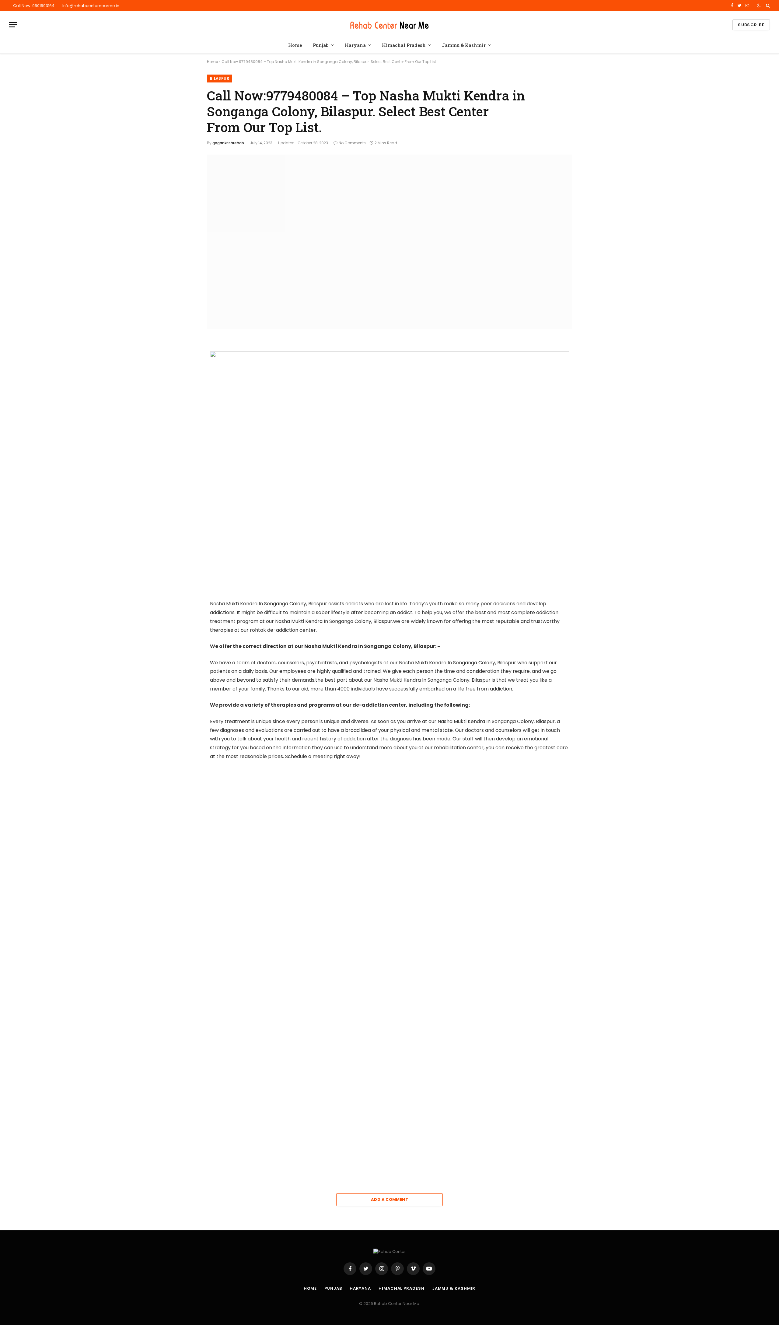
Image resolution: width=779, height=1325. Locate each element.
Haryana (355, 45)
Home (295, 45)
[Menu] (13, 25)
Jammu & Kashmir (464, 45)
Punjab (321, 45)
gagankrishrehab (228, 142)
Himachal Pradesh (404, 45)
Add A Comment (389, 1199)
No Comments (352, 142)
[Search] (767, 5)
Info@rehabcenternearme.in (90, 6)
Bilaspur (219, 78)
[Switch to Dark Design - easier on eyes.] (758, 5)
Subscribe (751, 25)
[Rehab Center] (389, 25)
